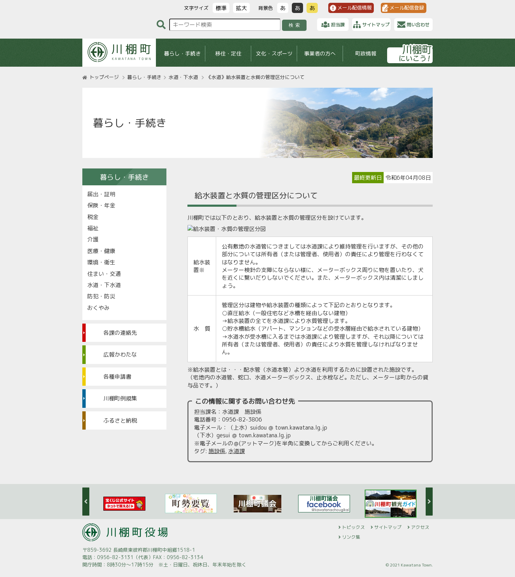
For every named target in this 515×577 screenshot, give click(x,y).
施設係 (216, 451)
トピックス (353, 527)
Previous (85, 502)
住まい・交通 (104, 274)
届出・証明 (101, 194)
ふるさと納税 (120, 420)
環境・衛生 (101, 262)
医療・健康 (101, 251)
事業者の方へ (320, 53)
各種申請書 (117, 376)
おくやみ (98, 308)
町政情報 (365, 53)
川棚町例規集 (120, 398)
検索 (295, 25)
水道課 (236, 451)
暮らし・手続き (182, 53)
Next (429, 502)
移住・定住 (228, 53)
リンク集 (351, 537)
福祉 (92, 228)
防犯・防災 (101, 296)
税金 (92, 217)
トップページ (104, 77)
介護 (92, 239)
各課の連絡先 (120, 333)
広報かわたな (120, 354)
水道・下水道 (183, 77)
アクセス (420, 527)
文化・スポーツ (274, 53)
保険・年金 (101, 205)
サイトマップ (387, 527)
